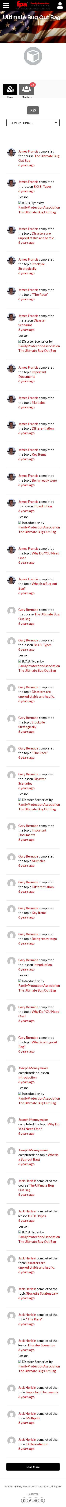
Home (10, 97)
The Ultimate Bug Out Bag (37, 212)
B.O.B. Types (43, 186)
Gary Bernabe (28, 610)
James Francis (28, 151)
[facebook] (24, 1500)
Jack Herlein (27, 1181)
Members (28, 91)
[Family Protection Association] (33, 5)
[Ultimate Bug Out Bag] (33, 64)
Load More (33, 1466)
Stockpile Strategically (42, 1293)
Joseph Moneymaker (33, 1068)
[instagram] (42, 1500)
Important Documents (42, 1392)
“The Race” (40, 294)
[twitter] (30, 1500)
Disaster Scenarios (41, 1345)
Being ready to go (44, 480)
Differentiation (43, 428)
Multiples (38, 402)
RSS (33, 110)
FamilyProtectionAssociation (39, 207)
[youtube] (36, 1500)
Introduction (43, 506)
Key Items (39, 454)
